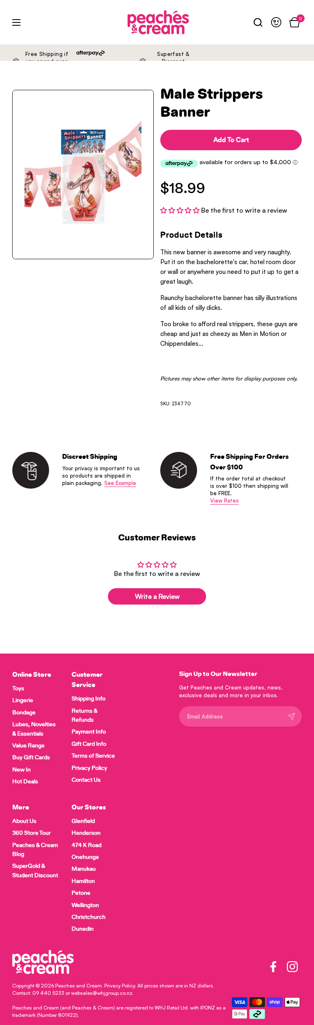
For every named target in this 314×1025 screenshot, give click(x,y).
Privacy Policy (119, 986)
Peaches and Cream (78, 986)
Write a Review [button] (157, 596)
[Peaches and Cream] (139, 22)
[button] (258, 22)
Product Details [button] (191, 235)
